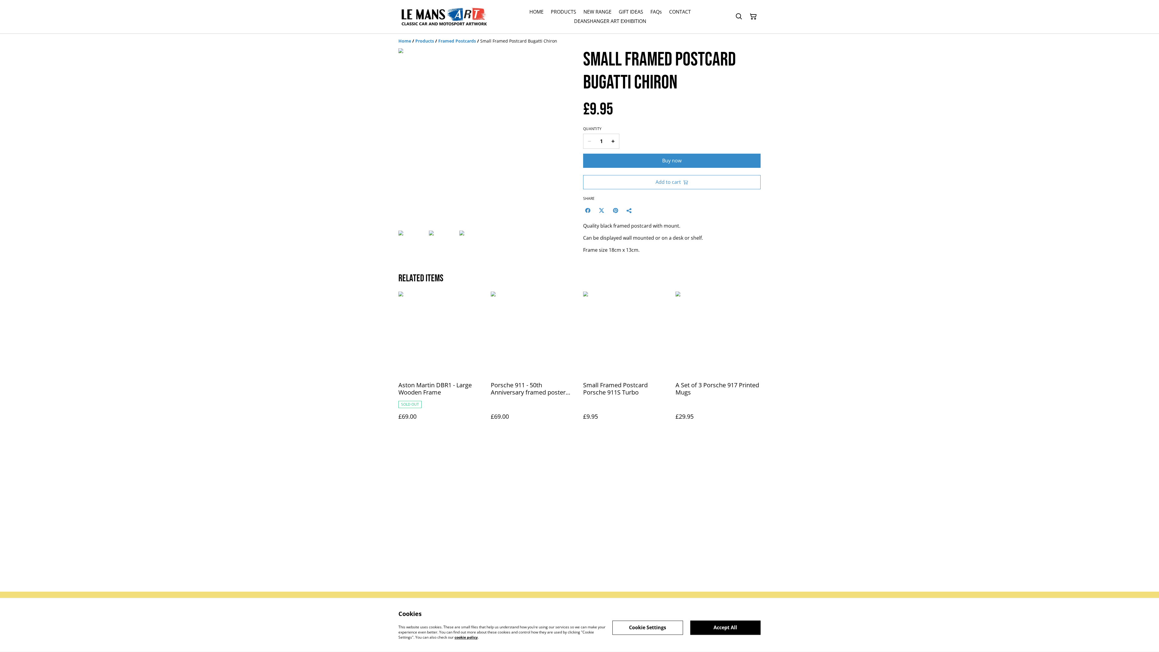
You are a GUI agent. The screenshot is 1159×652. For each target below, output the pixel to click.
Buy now (672, 160)
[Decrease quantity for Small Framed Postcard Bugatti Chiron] (589, 141)
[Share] (629, 210)
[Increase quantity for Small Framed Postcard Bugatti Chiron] (613, 141)
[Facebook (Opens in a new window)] (587, 210)
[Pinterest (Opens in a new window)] (615, 210)
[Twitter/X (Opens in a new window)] (601, 210)
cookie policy (466, 637)
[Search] (739, 16)
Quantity (592, 129)
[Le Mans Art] (443, 16)
